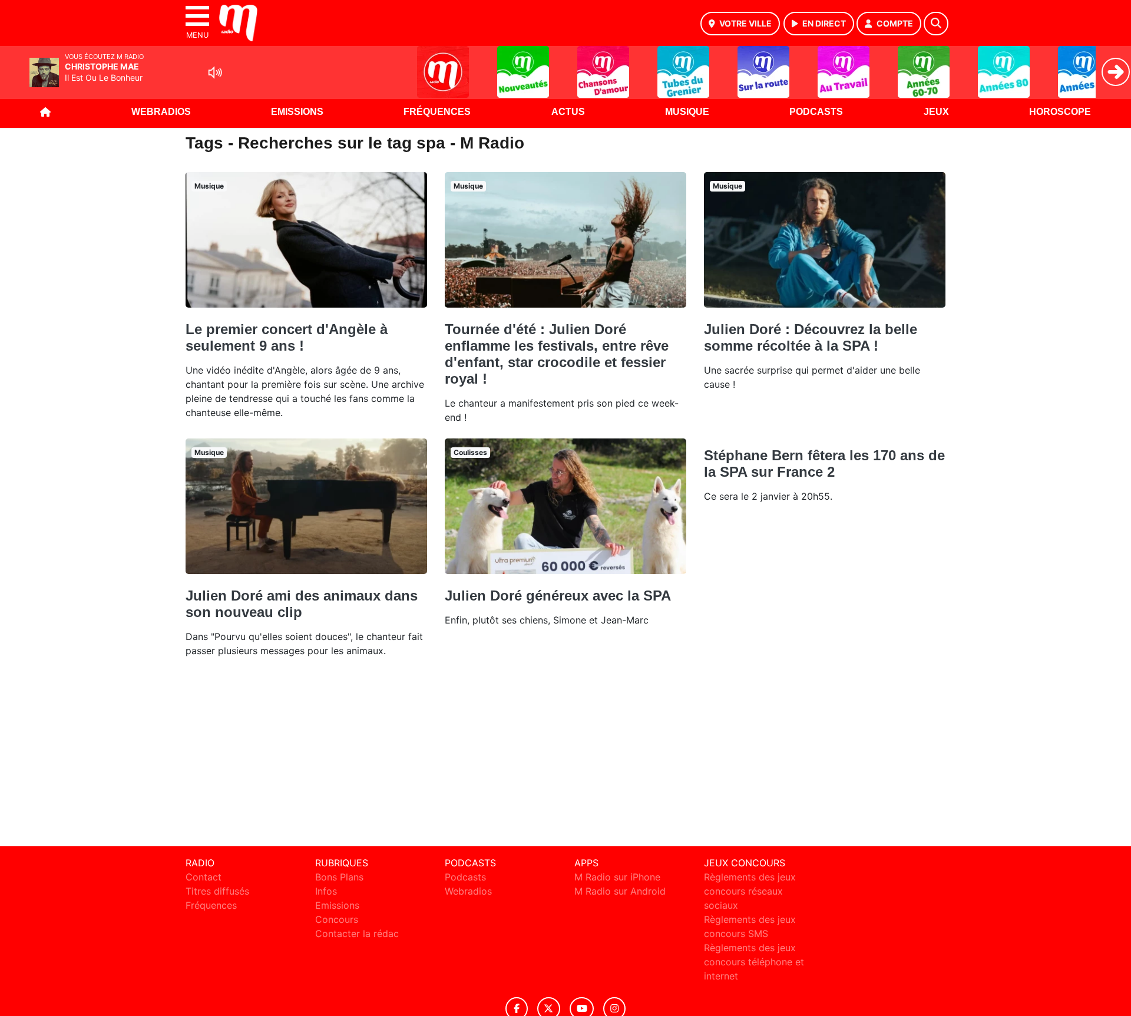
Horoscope (1060, 112)
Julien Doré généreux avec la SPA (558, 595)
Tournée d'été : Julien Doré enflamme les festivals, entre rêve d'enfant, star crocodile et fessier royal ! (557, 354)
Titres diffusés (217, 891)
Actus (568, 112)
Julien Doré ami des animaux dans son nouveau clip (302, 604)
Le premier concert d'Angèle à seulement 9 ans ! (287, 337)
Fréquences (437, 112)
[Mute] (215, 72)
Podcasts (816, 112)
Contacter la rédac (357, 933)
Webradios (161, 112)
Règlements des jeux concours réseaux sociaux (750, 891)
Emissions (297, 112)
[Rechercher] (936, 23)
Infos (326, 891)
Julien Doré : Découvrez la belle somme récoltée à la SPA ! (810, 337)
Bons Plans (339, 877)
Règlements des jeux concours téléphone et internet (754, 962)
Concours (336, 919)
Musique (687, 112)
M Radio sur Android (620, 891)
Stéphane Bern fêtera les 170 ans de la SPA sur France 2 (824, 463)
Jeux (936, 112)
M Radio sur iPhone (617, 877)
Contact (203, 877)
